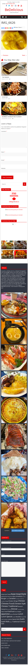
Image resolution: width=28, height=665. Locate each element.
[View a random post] (25, 16)
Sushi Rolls (5, 621)
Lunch (20, 614)
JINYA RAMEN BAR (10, 3)
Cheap (6, 601)
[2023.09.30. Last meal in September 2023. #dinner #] (14, 384)
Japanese (5, 613)
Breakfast (19, 596)
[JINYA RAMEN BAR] (20, 250)
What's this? (13, 237)
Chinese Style (20, 603)
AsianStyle (21, 594)
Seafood (10, 619)
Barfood (3, 596)
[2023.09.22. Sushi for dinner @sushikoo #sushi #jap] (14, 489)
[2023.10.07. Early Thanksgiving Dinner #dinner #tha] (14, 305)
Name (3, 152)
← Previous (4, 55)
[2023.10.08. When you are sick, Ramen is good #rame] (14, 331)
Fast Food (4, 611)
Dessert (20, 606)
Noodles (18, 617)
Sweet (11, 621)
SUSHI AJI (5, 97)
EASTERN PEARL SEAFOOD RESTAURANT (19, 245)
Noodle (13, 616)
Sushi (22, 619)
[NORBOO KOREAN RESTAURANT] (14, 102)
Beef (7, 596)
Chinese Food (7, 603)
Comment (4, 131)
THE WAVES (5, 77)
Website (3, 168)
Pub (25, 616)
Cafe (8, 598)
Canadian (12, 598)
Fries (16, 611)
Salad (2, 619)
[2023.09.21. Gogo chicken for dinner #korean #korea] (14, 515)
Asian (13, 594)
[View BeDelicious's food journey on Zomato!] (14, 215)
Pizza (22, 616)
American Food (5, 594)
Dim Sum (9, 609)
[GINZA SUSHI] (7, 250)
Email (3, 160)
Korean (15, 614)
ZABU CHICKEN (5, 647)
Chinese (21, 601)
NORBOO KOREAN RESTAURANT (12, 117)
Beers (14, 596)
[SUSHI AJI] (14, 83)
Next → (24, 55)
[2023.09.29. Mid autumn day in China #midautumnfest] (14, 410)
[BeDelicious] (2, 17)
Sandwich (6, 619)
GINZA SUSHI (5, 255)
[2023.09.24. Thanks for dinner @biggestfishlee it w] (14, 436)
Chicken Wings (13, 601)
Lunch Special (6, 616)
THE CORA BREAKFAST (5, 245)
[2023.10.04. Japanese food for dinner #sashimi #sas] (14, 358)
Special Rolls (16, 619)
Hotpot (19, 611)
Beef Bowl (10, 596)
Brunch (24, 596)
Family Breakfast (21, 609)
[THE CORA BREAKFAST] (7, 241)
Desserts (4, 609)
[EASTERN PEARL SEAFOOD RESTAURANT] (20, 241)
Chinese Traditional (9, 606)
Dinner (14, 608)
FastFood (11, 611)
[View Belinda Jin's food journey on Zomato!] (14, 209)
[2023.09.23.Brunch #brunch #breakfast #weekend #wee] (14, 463)
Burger (3, 598)
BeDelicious (14, 9)
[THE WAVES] (14, 63)
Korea (11, 614)
